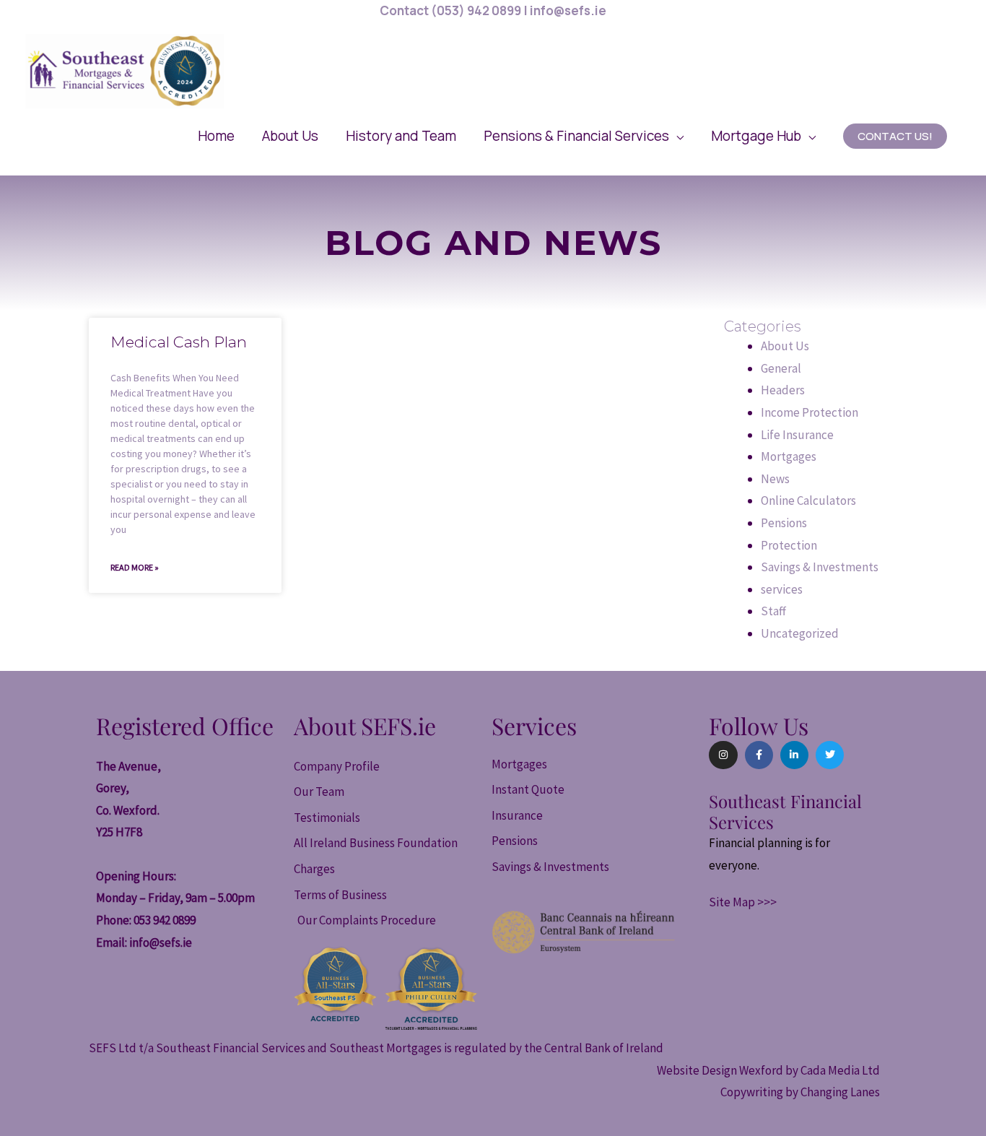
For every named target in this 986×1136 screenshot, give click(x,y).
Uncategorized (800, 633)
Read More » (134, 567)
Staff (773, 611)
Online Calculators (808, 500)
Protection (789, 545)
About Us (785, 346)
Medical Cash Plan (178, 342)
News (775, 479)
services (782, 589)
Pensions (784, 523)
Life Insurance (797, 435)
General (781, 368)
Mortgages (788, 456)
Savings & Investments (819, 567)
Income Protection (809, 412)
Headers (783, 390)
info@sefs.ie (160, 942)
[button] (583, 135)
